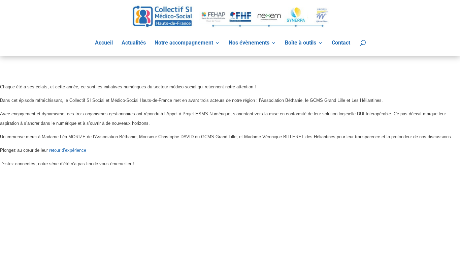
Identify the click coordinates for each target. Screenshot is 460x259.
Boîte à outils (300, 43)
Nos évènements (249, 43)
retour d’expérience (67, 150)
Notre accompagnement (184, 43)
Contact (341, 43)
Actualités (134, 43)
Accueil (104, 43)
